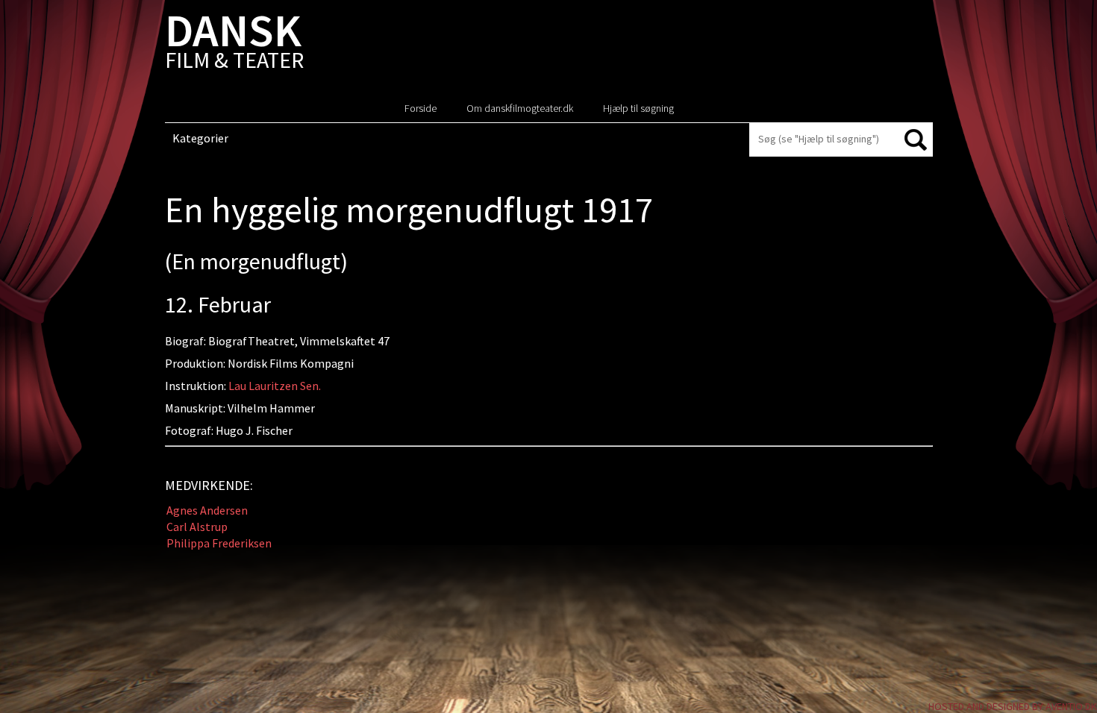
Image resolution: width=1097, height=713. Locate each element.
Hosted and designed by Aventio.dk (1012, 706)
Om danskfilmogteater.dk (519, 108)
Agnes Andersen (207, 510)
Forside (420, 108)
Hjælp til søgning (638, 108)
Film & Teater (234, 44)
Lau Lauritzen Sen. (274, 385)
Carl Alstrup (197, 526)
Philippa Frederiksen (219, 542)
